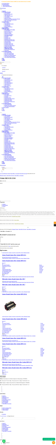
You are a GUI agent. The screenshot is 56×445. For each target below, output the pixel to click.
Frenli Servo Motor (7, 32)
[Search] (1, 63)
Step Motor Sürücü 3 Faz (8, 44)
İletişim (3, 60)
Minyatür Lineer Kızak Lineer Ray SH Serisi (12, 18)
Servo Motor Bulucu (5, 3)
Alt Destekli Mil (7, 24)
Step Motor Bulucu (5, 4)
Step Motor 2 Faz (7, 37)
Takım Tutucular (7, 80)
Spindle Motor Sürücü (8, 48)
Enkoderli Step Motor (8, 46)
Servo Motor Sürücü (8, 35)
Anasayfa (3, 395)
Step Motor (6, 36)
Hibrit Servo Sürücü (8, 47)
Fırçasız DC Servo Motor (8, 34)
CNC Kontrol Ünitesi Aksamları (10, 57)
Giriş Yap (3, 67)
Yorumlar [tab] (3, 206)
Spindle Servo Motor (8, 33)
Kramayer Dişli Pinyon (8, 26)
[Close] (1, 9)
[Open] (0, 9)
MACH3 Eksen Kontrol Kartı (9, 49)
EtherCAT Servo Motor (8, 31)
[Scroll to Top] (0, 440)
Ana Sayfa (2, 173)
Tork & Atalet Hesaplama (7, 6)
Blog (3, 58)
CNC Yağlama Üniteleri (8, 82)
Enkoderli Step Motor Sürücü (9, 45)
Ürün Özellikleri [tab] (5, 205)
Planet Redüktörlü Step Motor (9, 40)
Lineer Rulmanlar (7, 25)
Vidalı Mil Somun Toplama (19, 223)
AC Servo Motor (7, 30)
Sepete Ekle (2, 202)
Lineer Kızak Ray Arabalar (6, 252)
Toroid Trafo (6, 50)
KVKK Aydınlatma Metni (6, 407)
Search (3, 167)
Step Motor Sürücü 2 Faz (8, 43)
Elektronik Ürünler (5, 28)
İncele (3, 275)
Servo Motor (6, 94)
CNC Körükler (7, 84)
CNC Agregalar (7, 13)
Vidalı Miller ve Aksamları (9, 23)
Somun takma (16, 220)
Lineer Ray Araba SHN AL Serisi (18, 291)
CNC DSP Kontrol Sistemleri (9, 56)
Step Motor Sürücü (7, 42)
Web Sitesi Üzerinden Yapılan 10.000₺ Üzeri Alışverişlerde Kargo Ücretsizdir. (16, 1)
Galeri (3, 59)
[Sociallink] (2, 386)
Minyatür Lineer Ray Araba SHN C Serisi (25, 359)
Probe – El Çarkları (7, 20)
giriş (9, 246)
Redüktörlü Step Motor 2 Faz (9, 39)
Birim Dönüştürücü (6, 5)
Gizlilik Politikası (5, 409)
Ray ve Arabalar (7, 22)
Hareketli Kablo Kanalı (8, 79)
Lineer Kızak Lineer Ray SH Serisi (10, 19)
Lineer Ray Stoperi (7, 83)
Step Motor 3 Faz (7, 38)
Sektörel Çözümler (5, 107)
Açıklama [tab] (4, 204)
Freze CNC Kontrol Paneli (9, 53)
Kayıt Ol (3, 71)
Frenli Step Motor (7, 41)
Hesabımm (4, 414)
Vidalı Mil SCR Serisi (23, 173)
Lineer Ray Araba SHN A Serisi (17, 252)
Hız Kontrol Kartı (7, 81)
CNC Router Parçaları (6, 12)
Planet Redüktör (5, 27)
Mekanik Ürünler (5, 21)
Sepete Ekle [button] (4, 290)
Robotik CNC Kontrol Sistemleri (10, 55)
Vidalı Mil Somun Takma (16, 216)
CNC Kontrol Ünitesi (8, 52)
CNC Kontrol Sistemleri (6, 51)
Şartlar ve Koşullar (5, 408)
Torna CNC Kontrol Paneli (9, 54)
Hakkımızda (4, 396)
